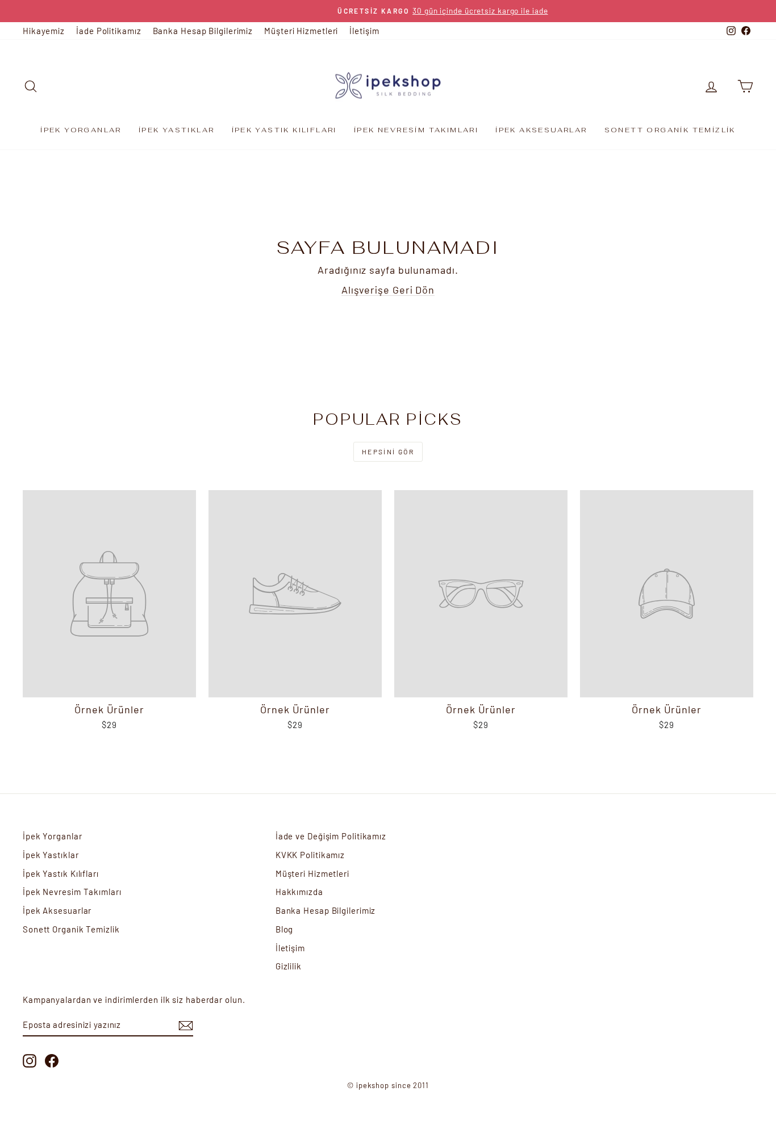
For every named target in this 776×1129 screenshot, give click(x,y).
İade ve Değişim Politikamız (331, 836)
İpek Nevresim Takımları (416, 130)
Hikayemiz (44, 31)
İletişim (364, 31)
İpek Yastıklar (177, 130)
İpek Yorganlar (81, 130)
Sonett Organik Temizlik (670, 130)
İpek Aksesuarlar (541, 130)
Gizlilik (289, 966)
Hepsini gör (388, 451)
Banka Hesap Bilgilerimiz (203, 31)
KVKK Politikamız (310, 855)
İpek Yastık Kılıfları (284, 130)
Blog (285, 929)
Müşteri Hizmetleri (301, 31)
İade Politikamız (108, 31)
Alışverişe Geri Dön (388, 289)
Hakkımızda (299, 892)
